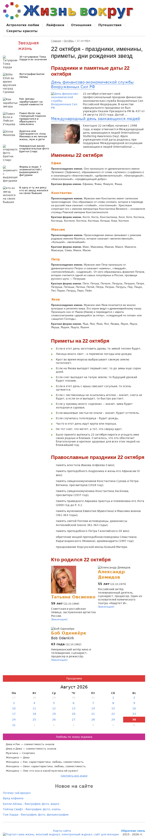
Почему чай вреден (17, 792)
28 (93, 719)
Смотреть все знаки (74, 775)
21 (93, 713)
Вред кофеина (13, 798)
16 (134, 708)
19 (54, 713)
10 (14, 708)
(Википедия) (59, 619)
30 (134, 719)
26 (54, 719)
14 (93, 708)
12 (54, 708)
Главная (56, 41)
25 (34, 719)
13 (73, 708)
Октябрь (69, 41)
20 (73, 713)
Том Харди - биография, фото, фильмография (35, 814)
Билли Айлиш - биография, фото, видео (31, 803)
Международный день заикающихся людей (95, 118)
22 (113, 713)
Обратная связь (133, 830)
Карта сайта (62, 830)
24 (14, 719)
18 (34, 713)
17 (14, 713)
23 (134, 713)
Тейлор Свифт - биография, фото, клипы (32, 809)
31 (14, 725)
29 (113, 719)
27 (73, 719)
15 (113, 708)
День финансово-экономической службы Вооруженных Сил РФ (92, 84)
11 (34, 708)
